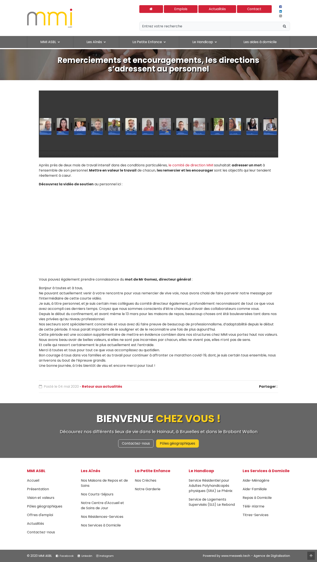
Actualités (217, 8)
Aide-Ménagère (256, 480)
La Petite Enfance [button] (147, 41)
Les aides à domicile (260, 41)
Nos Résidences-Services (102, 516)
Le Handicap (201, 470)
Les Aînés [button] (94, 41)
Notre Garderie (147, 489)
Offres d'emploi (40, 514)
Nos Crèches (145, 480)
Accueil (33, 480)
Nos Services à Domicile (101, 525)
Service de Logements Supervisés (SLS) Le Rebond (212, 502)
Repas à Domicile (257, 497)
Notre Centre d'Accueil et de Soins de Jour (102, 505)
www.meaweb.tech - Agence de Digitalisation (255, 556)
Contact (254, 8)
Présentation (38, 489)
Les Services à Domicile (266, 470)
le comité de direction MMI (190, 165)
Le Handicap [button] (203, 41)
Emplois (180, 8)
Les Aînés (90, 470)
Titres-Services (255, 514)
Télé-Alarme (253, 506)
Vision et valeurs (40, 497)
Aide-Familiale (255, 489)
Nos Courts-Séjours (97, 494)
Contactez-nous (136, 443)
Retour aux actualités (102, 386)
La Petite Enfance (152, 470)
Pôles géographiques (177, 443)
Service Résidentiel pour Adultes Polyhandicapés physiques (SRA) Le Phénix (210, 485)
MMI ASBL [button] (48, 41)
